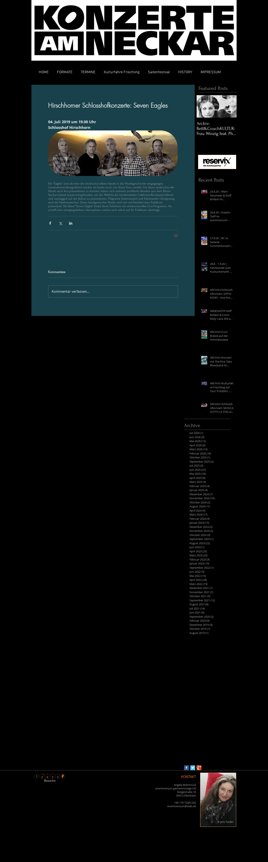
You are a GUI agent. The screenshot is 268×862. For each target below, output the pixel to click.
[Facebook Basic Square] (186, 767)
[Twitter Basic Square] (192, 767)
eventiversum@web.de (181, 806)
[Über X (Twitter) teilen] (60, 223)
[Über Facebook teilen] (50, 223)
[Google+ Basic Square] (199, 767)
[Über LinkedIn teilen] (71, 223)
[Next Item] (230, 106)
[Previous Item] (203, 106)
